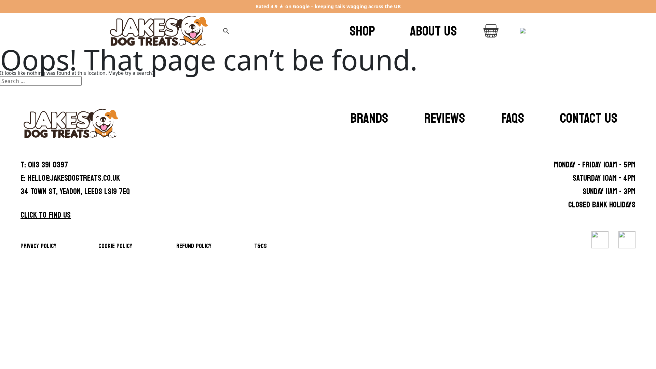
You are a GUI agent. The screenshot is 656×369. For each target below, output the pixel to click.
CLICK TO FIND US (45, 215)
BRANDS (369, 118)
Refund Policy (193, 246)
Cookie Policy (115, 246)
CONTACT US (588, 118)
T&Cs (260, 246)
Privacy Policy (38, 246)
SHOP (362, 31)
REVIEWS (444, 118)
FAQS (512, 118)
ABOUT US (433, 31)
